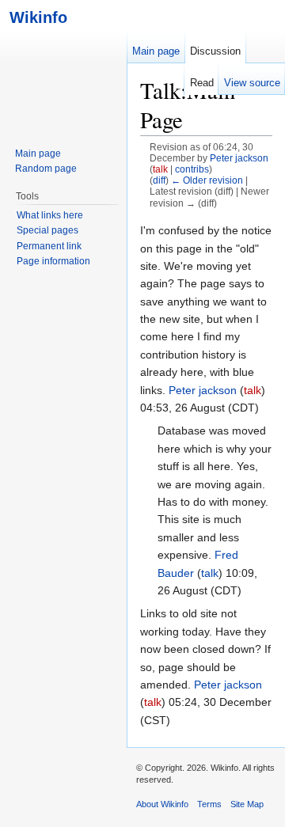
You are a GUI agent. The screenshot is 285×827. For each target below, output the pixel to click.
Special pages (47, 230)
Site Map (247, 804)
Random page (46, 168)
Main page (156, 51)
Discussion (215, 51)
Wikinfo (33, 17)
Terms (209, 804)
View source (252, 83)
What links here (50, 215)
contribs (192, 169)
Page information (53, 261)
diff (159, 180)
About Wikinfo (162, 804)
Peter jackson (203, 390)
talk (160, 169)
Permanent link (49, 246)
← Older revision (207, 180)
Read (202, 83)
